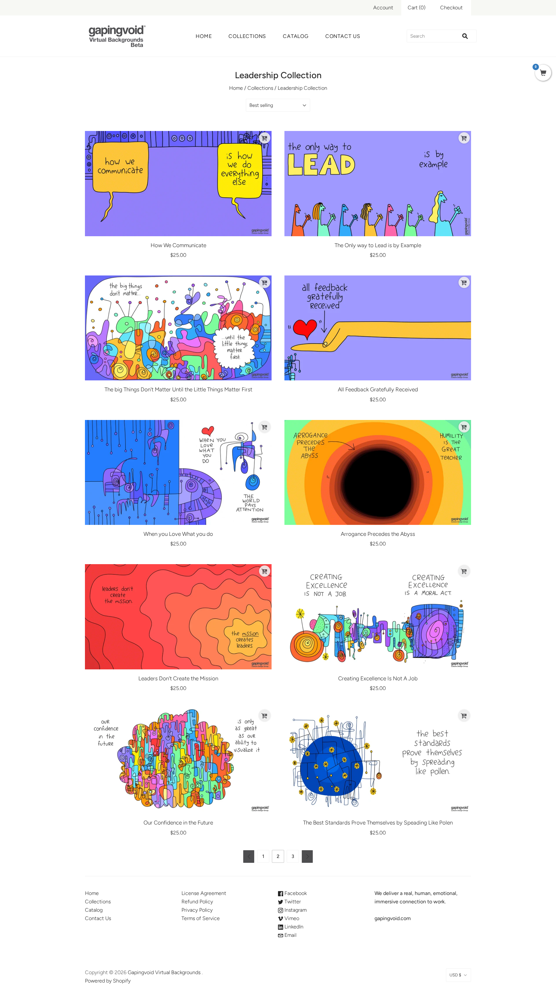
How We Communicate (178, 245)
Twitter (292, 902)
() (416, 8)
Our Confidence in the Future (178, 822)
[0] (543, 73)
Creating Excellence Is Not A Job (378, 678)
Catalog (296, 36)
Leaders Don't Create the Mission (178, 678)
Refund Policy (197, 902)
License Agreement (203, 893)
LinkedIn (293, 927)
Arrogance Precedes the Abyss (378, 534)
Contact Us (342, 36)
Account (383, 8)
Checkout (451, 8)
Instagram (295, 910)
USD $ (455, 975)
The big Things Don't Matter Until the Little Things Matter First (178, 389)
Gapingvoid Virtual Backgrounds (164, 972)
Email (289, 935)
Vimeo (291, 918)
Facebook (295, 893)
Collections (247, 36)
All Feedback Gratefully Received (378, 389)
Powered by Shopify (108, 981)
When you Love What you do (178, 534)
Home (204, 36)
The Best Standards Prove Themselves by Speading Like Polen (378, 822)
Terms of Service (200, 918)
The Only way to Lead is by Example (378, 245)
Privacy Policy (197, 910)
